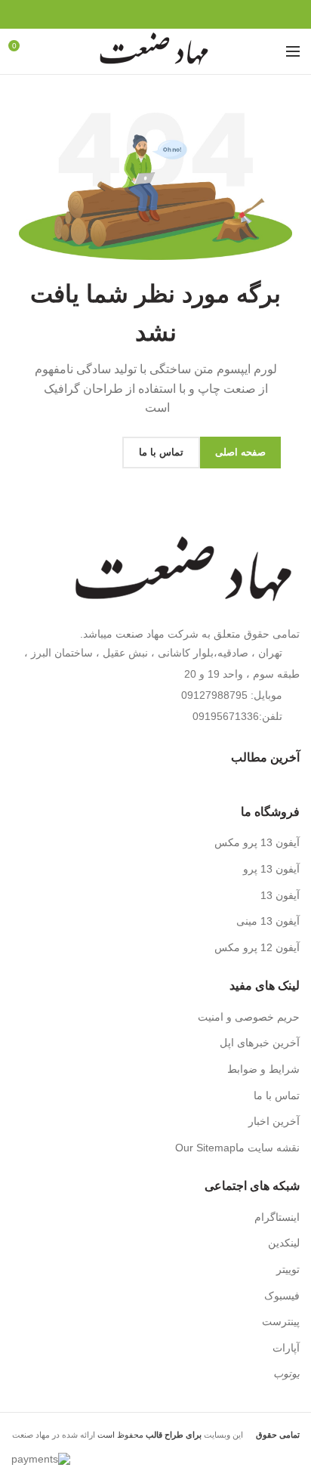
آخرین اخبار (274, 1121)
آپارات (286, 1348)
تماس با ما (277, 1095)
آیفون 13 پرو (271, 869)
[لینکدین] (138, 14)
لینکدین (284, 1243)
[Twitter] (173, 14)
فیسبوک (282, 1296)
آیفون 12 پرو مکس (257, 947)
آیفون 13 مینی (268, 921)
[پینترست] (156, 14)
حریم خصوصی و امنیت (249, 1017)
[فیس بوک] (190, 14)
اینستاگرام (277, 1217)
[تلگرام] (121, 14)
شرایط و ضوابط (263, 1069)
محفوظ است (148, 1434)
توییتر (288, 1269)
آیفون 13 (280, 895)
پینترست (281, 1321)
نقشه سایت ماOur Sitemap (237, 1148)
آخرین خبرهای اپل (260, 1043)
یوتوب (286, 1373)
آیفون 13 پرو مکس (257, 842)
